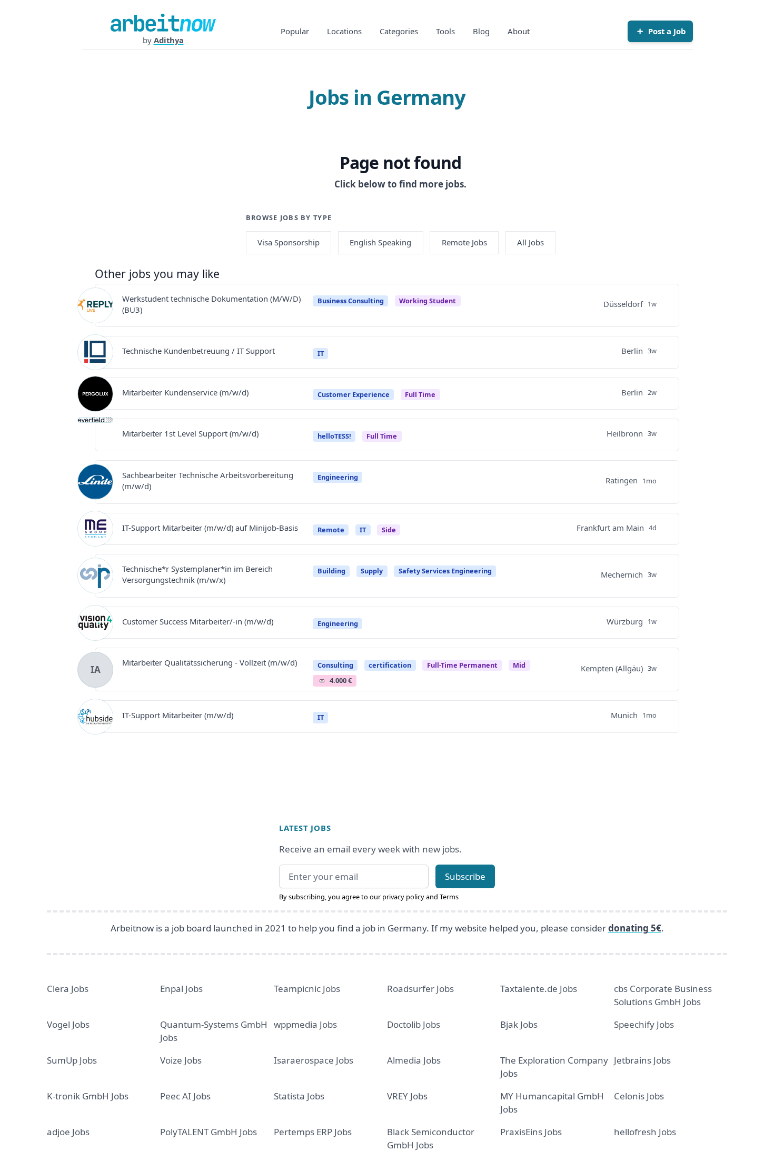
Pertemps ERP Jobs (313, 1132)
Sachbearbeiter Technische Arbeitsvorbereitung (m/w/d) (207, 480)
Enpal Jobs (181, 989)
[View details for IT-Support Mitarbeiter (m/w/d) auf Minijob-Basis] (95, 529)
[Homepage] (163, 23)
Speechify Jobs (644, 1024)
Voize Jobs (181, 1060)
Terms (449, 896)
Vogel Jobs (68, 1024)
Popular (295, 31)
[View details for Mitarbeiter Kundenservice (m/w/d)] (95, 394)
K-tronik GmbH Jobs (87, 1096)
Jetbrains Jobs (642, 1060)
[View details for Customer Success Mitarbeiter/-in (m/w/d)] (95, 623)
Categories (399, 31)
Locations (344, 31)
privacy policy (403, 896)
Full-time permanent (462, 665)
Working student (427, 300)
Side (389, 529)
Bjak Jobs (519, 1024)
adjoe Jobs (68, 1132)
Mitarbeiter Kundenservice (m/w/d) (185, 392)
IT (320, 353)
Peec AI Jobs (185, 1096)
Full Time (420, 394)
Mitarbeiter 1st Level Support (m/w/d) (190, 433)
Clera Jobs (67, 989)
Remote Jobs (464, 242)
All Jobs (530, 242)
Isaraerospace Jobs (313, 1060)
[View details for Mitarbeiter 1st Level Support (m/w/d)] (95, 435)
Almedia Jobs (414, 1060)
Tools (445, 31)
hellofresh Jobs (645, 1132)
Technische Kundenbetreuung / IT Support (198, 350)
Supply (372, 570)
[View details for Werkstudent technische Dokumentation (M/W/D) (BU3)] (95, 305)
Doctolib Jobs (413, 1024)
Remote (330, 529)
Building (331, 570)
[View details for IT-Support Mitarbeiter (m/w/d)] (95, 717)
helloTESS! (334, 436)
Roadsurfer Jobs (420, 989)
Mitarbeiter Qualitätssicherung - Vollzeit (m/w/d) (209, 662)
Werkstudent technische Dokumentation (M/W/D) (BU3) (211, 304)
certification (390, 665)
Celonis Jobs (639, 1096)
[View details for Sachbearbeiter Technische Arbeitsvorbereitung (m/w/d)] (95, 482)
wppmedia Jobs (305, 1024)
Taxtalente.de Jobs (538, 989)
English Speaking (380, 242)
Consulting (335, 665)
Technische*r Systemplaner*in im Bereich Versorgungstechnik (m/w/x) (197, 574)
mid (519, 665)
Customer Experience (353, 394)
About (519, 31)
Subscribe (465, 876)
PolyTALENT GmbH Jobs (208, 1132)
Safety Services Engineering (445, 570)
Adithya (169, 40)
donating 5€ (634, 928)
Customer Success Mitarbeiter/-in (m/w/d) (197, 621)
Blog (481, 31)
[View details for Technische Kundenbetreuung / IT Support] (95, 352)
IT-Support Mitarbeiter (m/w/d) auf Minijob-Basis (210, 527)
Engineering (337, 477)
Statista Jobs (299, 1096)
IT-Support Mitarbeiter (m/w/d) (177, 715)
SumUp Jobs (72, 1060)
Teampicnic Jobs (307, 989)
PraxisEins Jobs (531, 1132)
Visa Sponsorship (288, 242)
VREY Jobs (407, 1096)
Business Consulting (350, 300)
